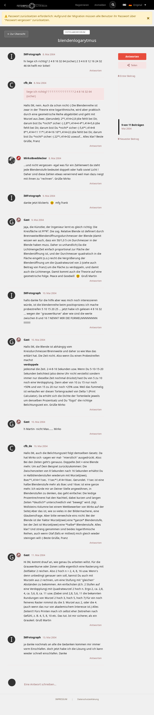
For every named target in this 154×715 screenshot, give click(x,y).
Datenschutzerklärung (88, 699)
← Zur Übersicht (16, 34)
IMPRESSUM (61, 699)
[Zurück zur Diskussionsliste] (5, 5)
